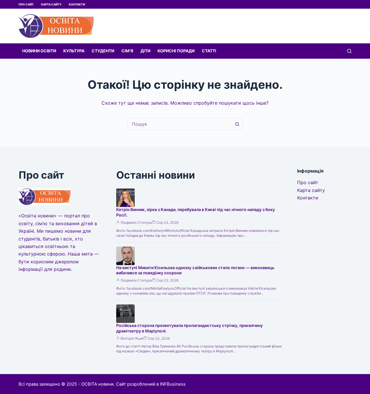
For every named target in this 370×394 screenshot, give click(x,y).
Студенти (103, 50)
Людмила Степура (136, 222)
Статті (209, 50)
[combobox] (179, 124)
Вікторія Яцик (132, 338)
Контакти (77, 4)
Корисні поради (176, 50)
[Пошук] (349, 51)
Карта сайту (51, 4)
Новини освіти (39, 50)
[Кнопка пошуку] (237, 124)
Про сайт (26, 4)
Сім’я (127, 50)
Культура (73, 50)
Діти (145, 50)
